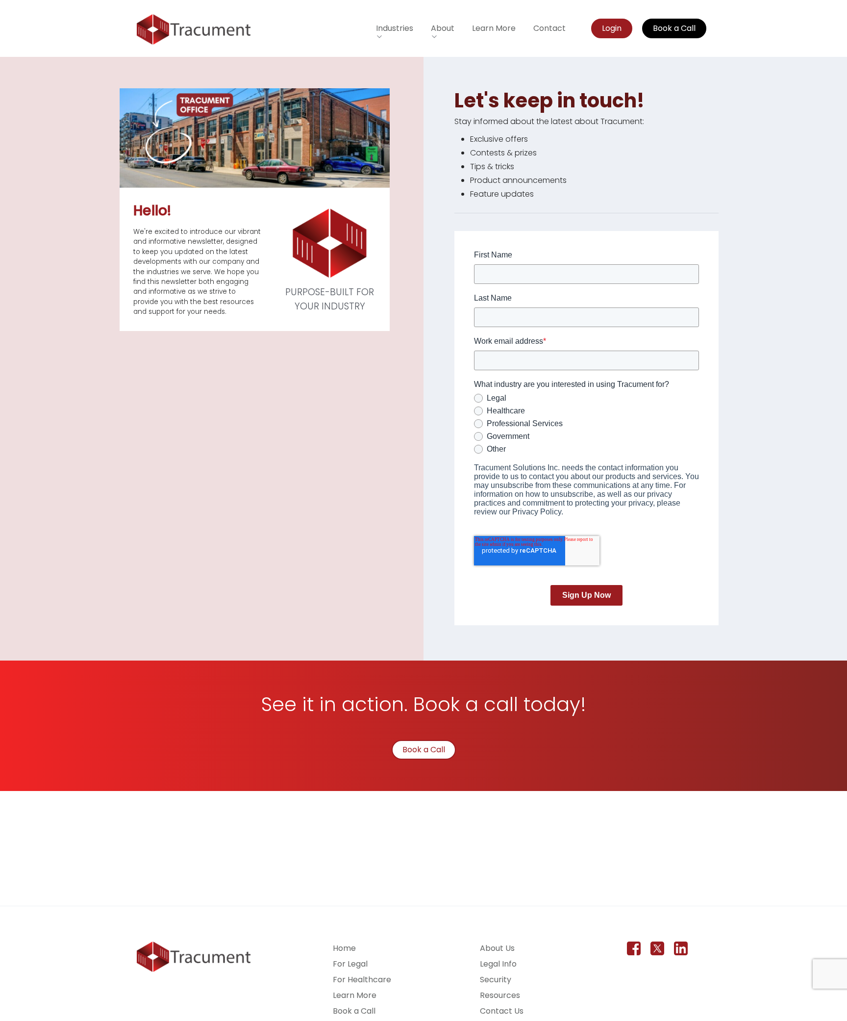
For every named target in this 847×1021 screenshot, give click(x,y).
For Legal (350, 964)
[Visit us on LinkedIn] (681, 948)
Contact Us (501, 1011)
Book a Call (674, 28)
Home (344, 948)
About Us (497, 948)
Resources (500, 995)
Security (495, 979)
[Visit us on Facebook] (634, 948)
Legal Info (498, 964)
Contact (549, 28)
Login (612, 28)
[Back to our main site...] (193, 29)
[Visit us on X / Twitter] (657, 948)
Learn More (494, 28)
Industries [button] (394, 28)
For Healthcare (362, 979)
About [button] (442, 28)
